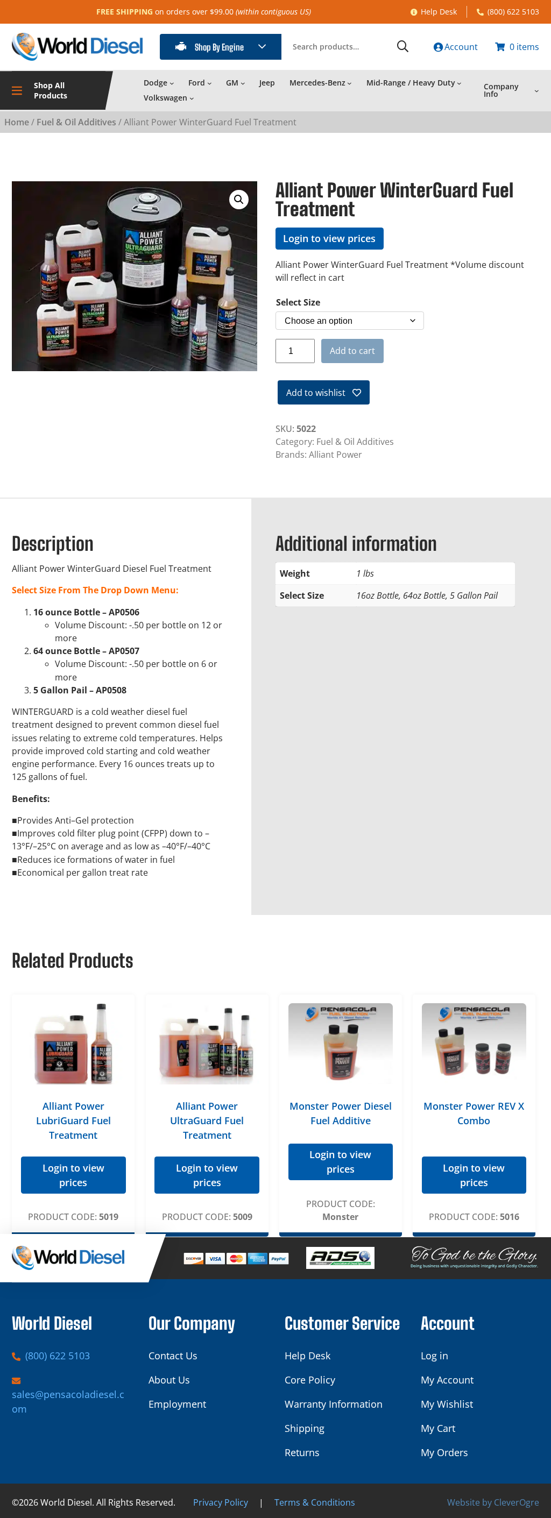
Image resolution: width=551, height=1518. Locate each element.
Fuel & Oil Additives (76, 122)
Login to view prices (329, 238)
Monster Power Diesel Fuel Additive (340, 1113)
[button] (239, 199)
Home (16, 122)
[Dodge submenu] (171, 82)
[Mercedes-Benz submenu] (349, 82)
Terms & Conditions (314, 1502)
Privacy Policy (220, 1502)
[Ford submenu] (209, 82)
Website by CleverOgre (493, 1502)
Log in (434, 1355)
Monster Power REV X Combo (473, 1113)
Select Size (298, 302)
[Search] (402, 47)
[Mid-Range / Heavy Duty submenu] (459, 82)
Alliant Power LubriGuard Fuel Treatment (73, 1120)
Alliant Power (335, 454)
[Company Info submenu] (536, 90)
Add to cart (352, 351)
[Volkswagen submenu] (191, 98)
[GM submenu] (243, 82)
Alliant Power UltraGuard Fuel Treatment (207, 1120)
